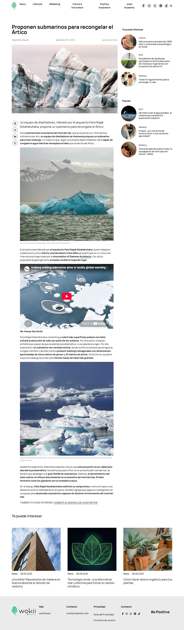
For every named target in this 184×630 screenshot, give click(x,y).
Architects (85, 256)
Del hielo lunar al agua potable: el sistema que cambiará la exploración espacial (155, 115)
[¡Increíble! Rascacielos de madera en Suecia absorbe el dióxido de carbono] (36, 549)
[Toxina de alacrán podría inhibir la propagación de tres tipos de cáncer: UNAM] (128, 149)
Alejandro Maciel (20, 39)
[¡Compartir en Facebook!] (15, 123)
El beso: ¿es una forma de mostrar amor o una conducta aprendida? (153, 133)
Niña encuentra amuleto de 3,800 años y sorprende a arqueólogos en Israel (155, 44)
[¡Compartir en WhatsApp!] (15, 142)
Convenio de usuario (104, 620)
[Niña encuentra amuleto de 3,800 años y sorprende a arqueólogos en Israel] (128, 42)
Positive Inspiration (105, 5)
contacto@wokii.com (77, 613)
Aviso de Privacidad (104, 614)
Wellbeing (54, 4)
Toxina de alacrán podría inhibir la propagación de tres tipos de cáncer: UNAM (155, 151)
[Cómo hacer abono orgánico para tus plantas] (147, 549)
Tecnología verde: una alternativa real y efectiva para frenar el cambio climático (91, 582)
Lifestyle (37, 4)
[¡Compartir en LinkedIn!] (15, 136)
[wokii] (14, 5)
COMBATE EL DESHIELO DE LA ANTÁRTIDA (75, 502)
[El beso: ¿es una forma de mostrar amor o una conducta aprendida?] (128, 131)
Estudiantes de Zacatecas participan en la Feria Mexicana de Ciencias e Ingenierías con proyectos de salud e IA (154, 62)
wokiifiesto (44, 613)
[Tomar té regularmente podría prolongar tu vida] (128, 79)
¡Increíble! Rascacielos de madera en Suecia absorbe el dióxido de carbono (36, 582)
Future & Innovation (77, 5)
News (23, 4)
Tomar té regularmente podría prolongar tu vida (154, 81)
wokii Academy (129, 5)
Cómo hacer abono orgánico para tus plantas (147, 581)
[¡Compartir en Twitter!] (15, 129)
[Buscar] (171, 5)
